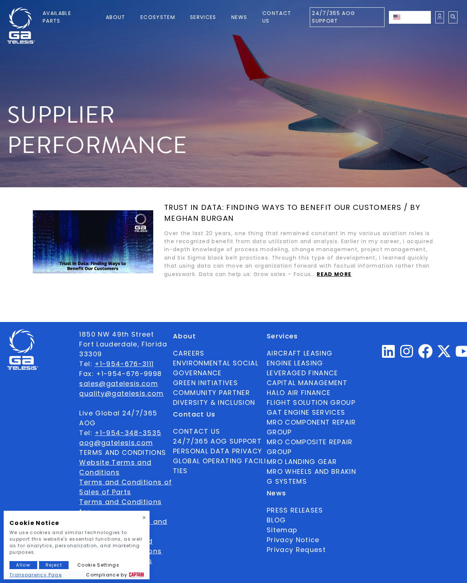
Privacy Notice (293, 539)
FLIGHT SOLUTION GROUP (311, 402)
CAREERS (188, 353)
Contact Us (276, 16)
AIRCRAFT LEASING (300, 353)
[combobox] (410, 17)
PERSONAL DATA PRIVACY (217, 451)
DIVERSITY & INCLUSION (214, 402)
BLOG (276, 520)
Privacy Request (296, 549)
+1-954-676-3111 (124, 363)
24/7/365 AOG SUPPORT (333, 16)
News (239, 17)
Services (203, 17)
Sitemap (282, 529)
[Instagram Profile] (406, 354)
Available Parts (57, 16)
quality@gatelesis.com (121, 393)
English (417, 17)
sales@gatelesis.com (118, 383)
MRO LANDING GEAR (302, 461)
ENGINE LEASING (295, 363)
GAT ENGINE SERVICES (306, 412)
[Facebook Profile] (425, 354)
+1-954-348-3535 (127, 432)
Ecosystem (157, 17)
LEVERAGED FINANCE (302, 372)
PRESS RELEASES (295, 510)
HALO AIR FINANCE (299, 392)
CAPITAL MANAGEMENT (307, 382)
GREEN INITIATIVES (205, 382)
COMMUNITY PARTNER (211, 392)
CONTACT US (196, 431)
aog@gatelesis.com (116, 442)
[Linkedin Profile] (388, 354)
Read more (334, 274)
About (116, 17)
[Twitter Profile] (444, 356)
